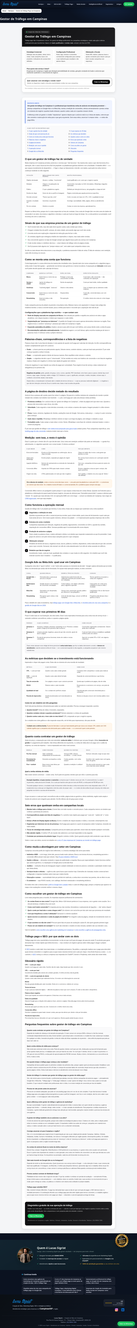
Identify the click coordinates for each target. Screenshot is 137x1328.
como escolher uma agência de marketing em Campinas (54, 930)
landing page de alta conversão (35, 431)
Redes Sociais (81, 4)
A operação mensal (35, 148)
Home (4, 11)
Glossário (73, 148)
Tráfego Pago (69, 4)
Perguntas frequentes (77, 151)
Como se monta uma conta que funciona (41, 137)
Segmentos (110, 4)
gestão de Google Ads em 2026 (35, 605)
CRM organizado (30, 498)
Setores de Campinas (77, 142)
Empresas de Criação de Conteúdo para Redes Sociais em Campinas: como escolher (98, 1290)
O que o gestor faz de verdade (38, 131)
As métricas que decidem (78, 134)
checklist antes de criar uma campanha (95, 603)
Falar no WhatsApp (101, 82)
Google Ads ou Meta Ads (36, 151)
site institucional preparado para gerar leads (62, 428)
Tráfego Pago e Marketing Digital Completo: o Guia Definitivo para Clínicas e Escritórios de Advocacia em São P (68, 1290)
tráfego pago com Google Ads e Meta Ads (66, 603)
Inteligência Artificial (96, 4)
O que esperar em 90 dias (78, 131)
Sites (49, 4)
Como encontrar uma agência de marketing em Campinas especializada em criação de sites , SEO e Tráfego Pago (37, 1281)
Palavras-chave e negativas (37, 139)
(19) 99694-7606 (71, 1322)
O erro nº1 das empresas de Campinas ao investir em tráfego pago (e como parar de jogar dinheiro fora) (68, 1281)
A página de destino (35, 142)
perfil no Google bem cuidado (58, 884)
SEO (28, 949)
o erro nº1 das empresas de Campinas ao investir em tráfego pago (79, 840)
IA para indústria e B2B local (68, 857)
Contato (130, 4)
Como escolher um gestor (78, 145)
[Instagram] (116, 1310)
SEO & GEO (58, 4)
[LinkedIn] (122, 1310)
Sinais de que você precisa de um (39, 134)
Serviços (41, 4)
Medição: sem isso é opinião (37, 145)
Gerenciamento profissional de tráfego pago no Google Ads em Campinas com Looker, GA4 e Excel (98, 1281)
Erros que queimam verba (78, 139)
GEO (34, 954)
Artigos (119, 4)
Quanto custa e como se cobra (80, 137)
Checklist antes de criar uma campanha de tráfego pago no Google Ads (37, 1289)
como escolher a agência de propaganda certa (90, 930)
